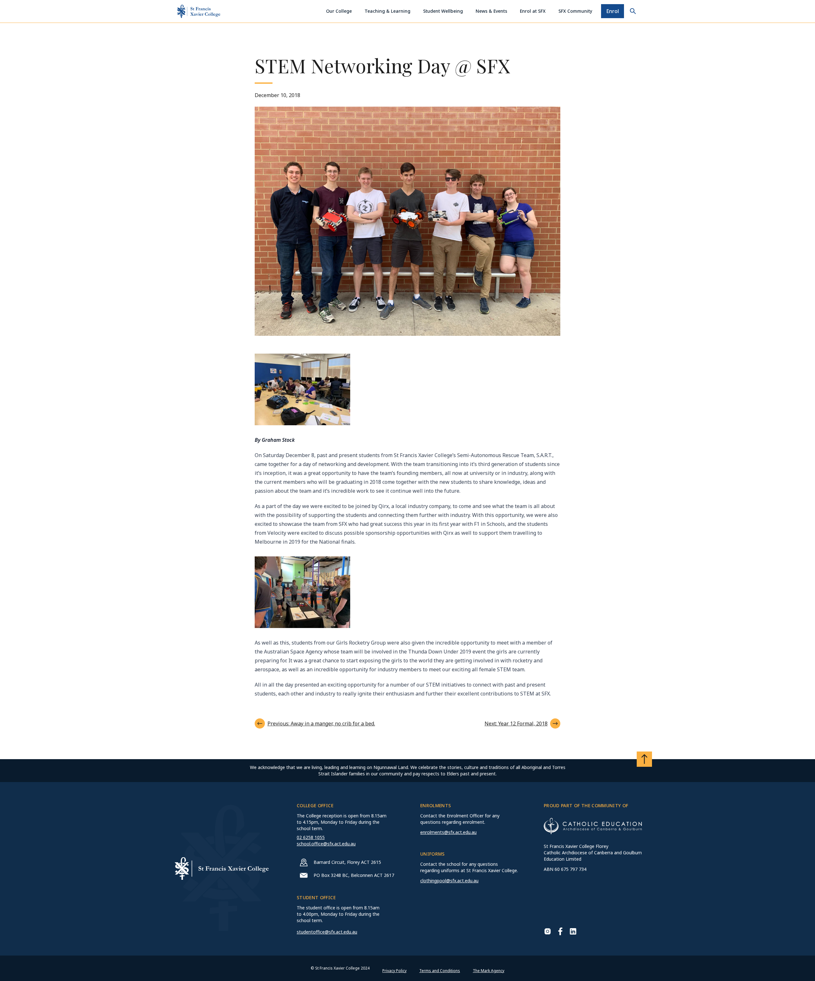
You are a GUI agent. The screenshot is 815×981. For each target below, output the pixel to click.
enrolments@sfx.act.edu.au (448, 832)
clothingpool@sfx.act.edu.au (449, 881)
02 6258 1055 (311, 837)
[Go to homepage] (198, 11)
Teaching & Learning (387, 11)
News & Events (491, 11)
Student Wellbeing (443, 11)
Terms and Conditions (439, 970)
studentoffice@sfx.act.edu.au (327, 932)
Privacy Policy (394, 970)
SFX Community (575, 11)
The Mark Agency (488, 970)
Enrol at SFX (533, 11)
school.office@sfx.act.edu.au (326, 844)
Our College (339, 11)
